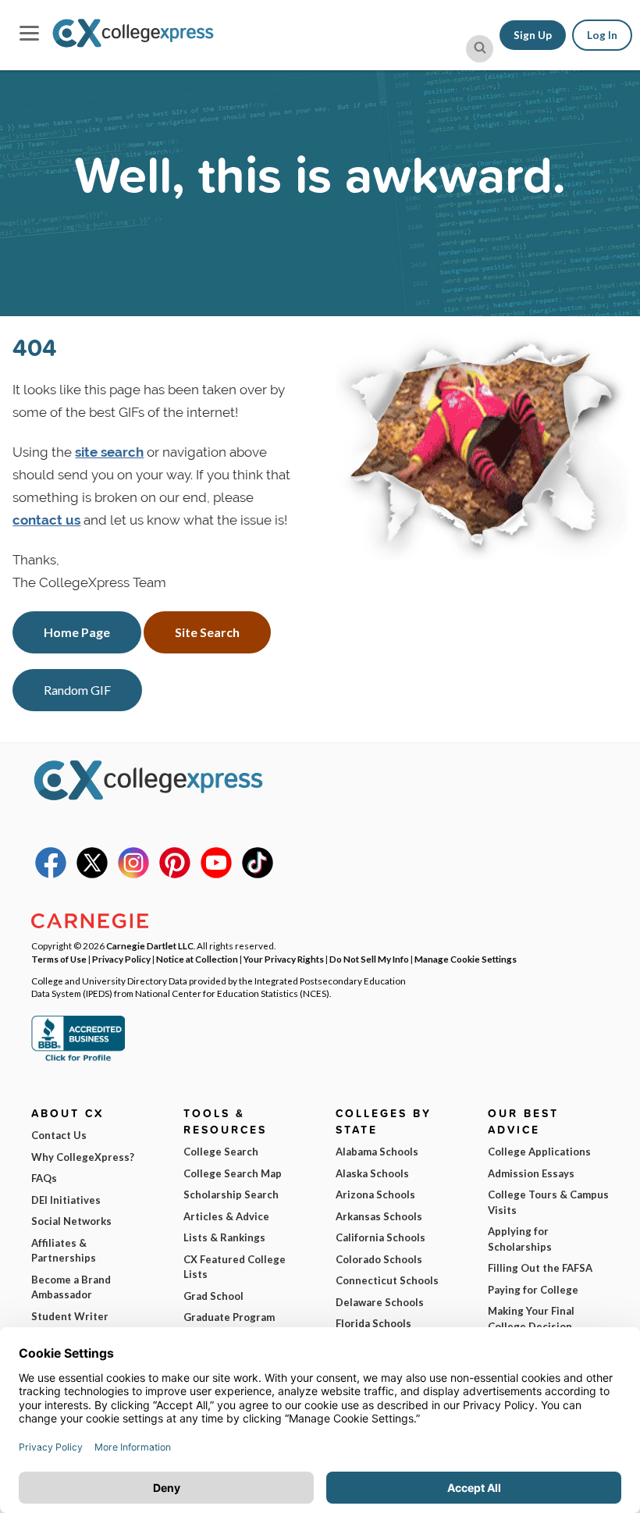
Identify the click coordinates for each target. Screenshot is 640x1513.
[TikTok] (257, 874)
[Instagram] (133, 874)
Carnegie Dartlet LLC (150, 945)
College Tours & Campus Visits (548, 1202)
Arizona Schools (375, 1194)
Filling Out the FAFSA (540, 1268)
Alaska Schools (372, 1173)
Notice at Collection (197, 958)
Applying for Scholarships (520, 1239)
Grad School (213, 1296)
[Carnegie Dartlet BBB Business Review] (78, 1059)
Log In (602, 35)
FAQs (44, 1178)
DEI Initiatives (66, 1200)
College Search (220, 1151)
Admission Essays (531, 1173)
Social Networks (71, 1221)
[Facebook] (50, 874)
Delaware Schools (380, 1302)
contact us (46, 520)
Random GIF (77, 689)
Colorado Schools (379, 1259)
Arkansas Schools (379, 1216)
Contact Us (59, 1135)
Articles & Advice (226, 1216)
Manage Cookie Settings (465, 958)
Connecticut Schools (387, 1280)
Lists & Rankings (224, 1237)
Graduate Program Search (229, 1325)
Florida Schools (373, 1323)
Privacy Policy (121, 958)
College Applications (539, 1151)
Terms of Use (59, 958)
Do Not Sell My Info (369, 958)
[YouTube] (216, 874)
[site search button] (479, 48)
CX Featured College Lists (234, 1267)
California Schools (380, 1237)
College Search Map (232, 1173)
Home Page (77, 632)
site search (109, 452)
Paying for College (533, 1289)
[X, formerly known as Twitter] (92, 874)
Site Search (207, 632)
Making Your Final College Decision (531, 1319)
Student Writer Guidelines (69, 1324)
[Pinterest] (174, 874)
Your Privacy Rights (284, 958)
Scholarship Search (231, 1194)
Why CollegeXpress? (82, 1157)
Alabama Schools (377, 1151)
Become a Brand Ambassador (71, 1287)
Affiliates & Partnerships (63, 1251)
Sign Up (533, 35)
